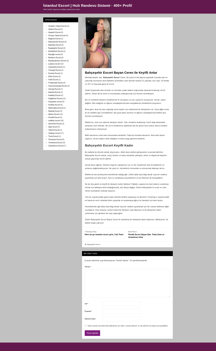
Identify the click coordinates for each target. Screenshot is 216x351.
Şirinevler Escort (55, 124)
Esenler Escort (54, 73)
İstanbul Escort (54, 92)
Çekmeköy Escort (55, 67)
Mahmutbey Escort (55, 108)
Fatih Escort (53, 80)
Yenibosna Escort (55, 143)
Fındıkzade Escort (55, 83)
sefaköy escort (54, 121)
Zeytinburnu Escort (55, 146)
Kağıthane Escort (55, 98)
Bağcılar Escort (54, 39)
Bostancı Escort (54, 57)
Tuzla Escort (53, 136)
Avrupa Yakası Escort (56, 35)
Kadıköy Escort (54, 95)
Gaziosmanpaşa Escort (57, 86)
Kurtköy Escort (54, 105)
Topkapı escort (54, 133)
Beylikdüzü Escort (55, 51)
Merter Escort (53, 114)
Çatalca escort (54, 64)
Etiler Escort (53, 76)
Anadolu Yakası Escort (57, 26)
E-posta (88, 311)
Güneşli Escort (54, 89)
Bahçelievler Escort (56, 42)
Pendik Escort (54, 117)
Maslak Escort (54, 111)
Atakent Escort (54, 29)
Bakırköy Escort (54, 45)
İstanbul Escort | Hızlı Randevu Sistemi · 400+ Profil (87, 5)
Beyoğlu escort (54, 54)
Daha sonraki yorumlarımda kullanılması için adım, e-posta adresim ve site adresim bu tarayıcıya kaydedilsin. (128, 326)
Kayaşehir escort (55, 102)
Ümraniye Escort (55, 139)
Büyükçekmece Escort (57, 61)
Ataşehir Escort (54, 32)
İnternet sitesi (90, 319)
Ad (86, 304)
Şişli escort (52, 127)
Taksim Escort (54, 130)
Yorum (88, 267)
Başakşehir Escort (93, 244)
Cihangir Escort (54, 70)
